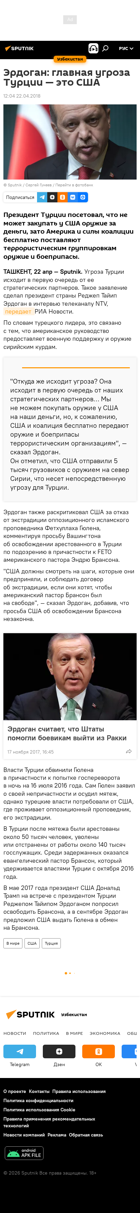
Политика (46, 1033)
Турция (51, 943)
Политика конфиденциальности (38, 1100)
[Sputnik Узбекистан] (20, 51)
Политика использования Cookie (39, 1110)
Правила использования (79, 1091)
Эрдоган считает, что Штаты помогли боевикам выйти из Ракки (67, 733)
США (32, 943)
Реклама (57, 1135)
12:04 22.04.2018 (21, 96)
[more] (129, 751)
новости (14, 1033)
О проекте (14, 1091)
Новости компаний (24, 1135)
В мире (12, 943)
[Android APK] (24, 1154)
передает (19, 311)
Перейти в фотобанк (74, 184)
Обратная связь (86, 1135)
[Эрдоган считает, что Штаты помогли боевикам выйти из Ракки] (70, 676)
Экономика (105, 1033)
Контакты (39, 1091)
